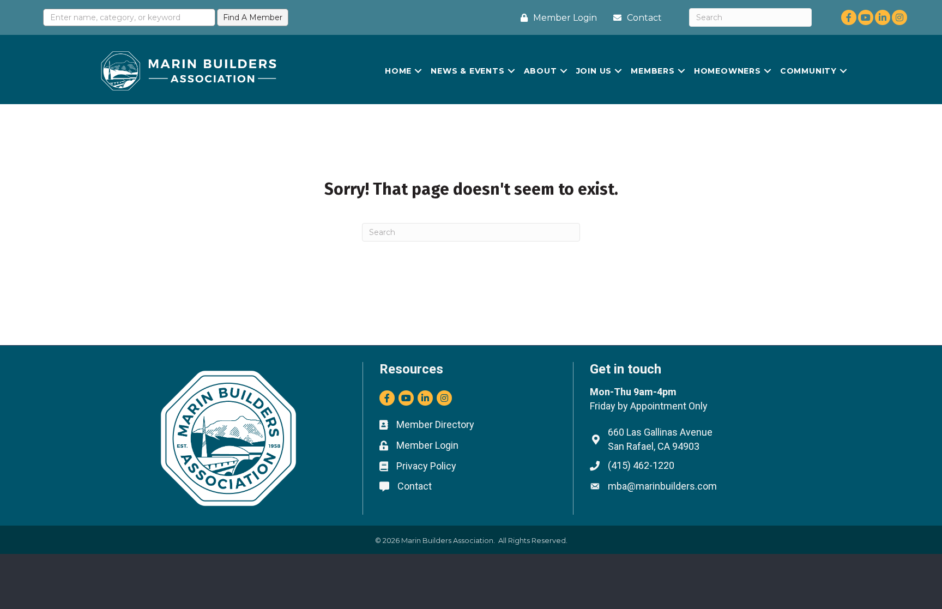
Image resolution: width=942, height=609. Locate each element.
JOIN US (594, 71)
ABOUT (540, 71)
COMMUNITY (808, 71)
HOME (398, 71)
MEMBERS (653, 71)
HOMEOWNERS (727, 71)
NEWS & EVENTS (467, 71)
